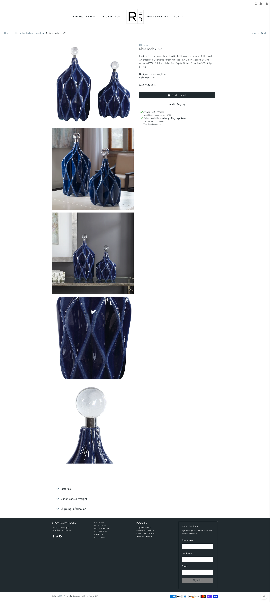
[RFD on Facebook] (53, 537)
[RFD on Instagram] (60, 537)
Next (263, 33)
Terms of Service (144, 536)
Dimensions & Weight (73, 499)
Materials (65, 489)
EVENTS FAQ (100, 537)
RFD (60, 596)
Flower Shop (111, 16)
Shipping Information (73, 509)
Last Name (187, 553)
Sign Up (197, 580)
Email (185, 566)
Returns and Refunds (146, 530)
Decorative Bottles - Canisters (29, 33)
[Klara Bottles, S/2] (93, 84)
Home (7, 33)
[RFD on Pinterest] (57, 537)
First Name (187, 540)
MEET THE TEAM (101, 525)
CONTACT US (100, 531)
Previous (255, 33)
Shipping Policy (143, 527)
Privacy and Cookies (146, 533)
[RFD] (135, 16)
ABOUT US (99, 522)
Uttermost (143, 45)
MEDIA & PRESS (101, 528)
